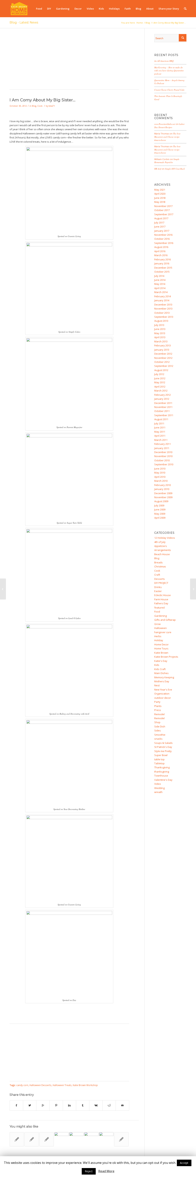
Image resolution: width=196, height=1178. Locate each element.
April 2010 (159, 477)
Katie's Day (160, 661)
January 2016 (161, 263)
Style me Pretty (163, 751)
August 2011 (161, 419)
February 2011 (162, 444)
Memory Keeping (164, 677)
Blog (147, 22)
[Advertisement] (74, 61)
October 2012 (162, 362)
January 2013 (161, 349)
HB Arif (157, 168)
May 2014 (159, 284)
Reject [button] (89, 1171)
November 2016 (163, 234)
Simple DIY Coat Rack (175, 168)
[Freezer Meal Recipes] (61, 1139)
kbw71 (52, 106)
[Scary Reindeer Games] (3, 589)
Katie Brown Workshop (85, 1085)
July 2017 (159, 222)
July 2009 (159, 505)
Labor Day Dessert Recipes (169, 126)
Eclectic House (162, 595)
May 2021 (159, 189)
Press (157, 710)
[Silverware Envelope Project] (31, 1139)
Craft (157, 574)
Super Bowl (160, 755)
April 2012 (159, 386)
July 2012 (159, 374)
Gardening (160, 615)
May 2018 (159, 202)
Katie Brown (161, 652)
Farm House (161, 599)
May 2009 (159, 513)
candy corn (22, 1085)
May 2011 (159, 431)
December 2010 (163, 452)
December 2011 (163, 403)
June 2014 (159, 280)
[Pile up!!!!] (193, 589)
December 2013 (163, 304)
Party (157, 702)
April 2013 (159, 337)
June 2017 (159, 226)
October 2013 (162, 312)
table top (159, 759)
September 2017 (163, 214)
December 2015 (163, 267)
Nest (157, 685)
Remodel (159, 714)
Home (139, 22)
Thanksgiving (162, 767)
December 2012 (163, 353)
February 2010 (162, 485)
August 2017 (161, 218)
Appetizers (160, 546)
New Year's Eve (163, 689)
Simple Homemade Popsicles (166, 161)
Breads (158, 562)
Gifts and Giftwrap (165, 619)
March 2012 (160, 390)
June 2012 (159, 378)
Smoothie (159, 734)
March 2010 (160, 481)
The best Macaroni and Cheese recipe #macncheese (167, 136)
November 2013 (163, 308)
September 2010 (163, 464)
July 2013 (159, 325)
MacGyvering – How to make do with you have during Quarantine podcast (169, 70)
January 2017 (161, 230)
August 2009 (161, 501)
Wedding (159, 788)
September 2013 (163, 316)
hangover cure (162, 632)
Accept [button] (184, 1163)
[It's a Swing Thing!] (106, 1139)
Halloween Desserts (40, 1085)
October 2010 (162, 460)
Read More (106, 1171)
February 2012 (162, 394)
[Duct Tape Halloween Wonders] (76, 1139)
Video (157, 784)
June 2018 (159, 198)
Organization (161, 693)
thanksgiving (161, 771)
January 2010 (161, 489)
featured (159, 607)
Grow (157, 624)
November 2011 (163, 407)
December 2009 (163, 493)
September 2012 (163, 366)
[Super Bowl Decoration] (91, 1139)
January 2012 (161, 399)
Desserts (159, 579)
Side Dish (159, 726)
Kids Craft (160, 669)
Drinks (158, 587)
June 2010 (159, 468)
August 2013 (161, 321)
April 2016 (159, 251)
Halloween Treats (62, 1085)
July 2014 (159, 276)
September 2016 (163, 243)
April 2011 (159, 435)
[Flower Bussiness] (17, 1139)
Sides (157, 730)
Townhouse (161, 775)
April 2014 (159, 288)
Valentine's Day (163, 780)
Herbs (157, 636)
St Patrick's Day (163, 747)
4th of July (160, 542)
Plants (158, 706)
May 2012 (159, 382)
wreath (158, 792)
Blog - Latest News (24, 22)
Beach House (162, 554)
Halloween (160, 628)
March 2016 (160, 255)
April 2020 (159, 193)
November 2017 (163, 206)
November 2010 (163, 456)
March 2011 (160, 440)
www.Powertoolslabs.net (164, 124)
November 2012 (163, 358)
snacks (158, 738)
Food (157, 611)
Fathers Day (161, 603)
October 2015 (162, 271)
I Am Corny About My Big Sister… (42, 99)
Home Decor (161, 644)
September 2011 (163, 415)
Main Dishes (161, 673)
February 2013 (162, 345)
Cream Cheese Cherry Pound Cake (169, 89)
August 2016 (161, 247)
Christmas (160, 566)
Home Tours (161, 648)
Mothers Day (161, 681)
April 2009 (159, 517)
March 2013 (160, 341)
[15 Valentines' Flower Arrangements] (121, 1139)
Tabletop (159, 763)
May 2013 (159, 333)
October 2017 (162, 210)
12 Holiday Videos (164, 537)
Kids (156, 665)
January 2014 (161, 300)
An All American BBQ (164, 60)
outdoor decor (162, 697)
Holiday (158, 640)
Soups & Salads (163, 743)
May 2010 (159, 472)
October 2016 (162, 238)
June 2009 (159, 509)
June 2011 (159, 427)
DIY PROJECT (161, 583)
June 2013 (159, 329)
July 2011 (159, 423)
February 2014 (162, 296)
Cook (39, 106)
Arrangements (162, 550)
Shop (157, 722)
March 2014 (160, 292)
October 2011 (162, 411)
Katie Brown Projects (166, 656)
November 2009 (163, 497)
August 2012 (161, 370)
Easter (158, 591)
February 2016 (162, 259)
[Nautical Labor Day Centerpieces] (46, 1139)
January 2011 (161, 448)
